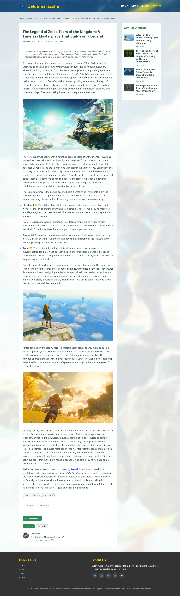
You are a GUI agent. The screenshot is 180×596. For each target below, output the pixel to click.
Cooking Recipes (31, 495)
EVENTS (157, 6)
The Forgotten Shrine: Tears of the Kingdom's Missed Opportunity (147, 88)
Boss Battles (48, 495)
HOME (124, 6)
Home (22, 565)
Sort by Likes (42, 526)
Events (22, 577)
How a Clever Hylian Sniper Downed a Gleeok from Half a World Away (145, 73)
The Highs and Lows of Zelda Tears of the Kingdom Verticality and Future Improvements (147, 56)
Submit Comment (32, 518)
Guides (22, 573)
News (21, 569)
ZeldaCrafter (30, 41)
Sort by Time (28, 526)
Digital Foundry (79, 469)
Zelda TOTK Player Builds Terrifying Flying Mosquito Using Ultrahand (147, 39)
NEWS (134, 6)
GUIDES (145, 6)
